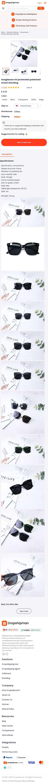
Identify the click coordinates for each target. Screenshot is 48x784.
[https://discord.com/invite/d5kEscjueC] (6, 654)
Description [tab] (7, 154)
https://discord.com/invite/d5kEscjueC (7, 654)
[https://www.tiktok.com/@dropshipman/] (3, 654)
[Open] (37, 106)
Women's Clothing (12, 32)
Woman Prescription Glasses (10, 34)
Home (3, 32)
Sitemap (30, 781)
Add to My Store (24, 142)
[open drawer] (45, 3)
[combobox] (24, 105)
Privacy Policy (20, 781)
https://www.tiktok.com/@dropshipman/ (3, 654)
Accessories (24, 32)
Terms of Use (7, 781)
